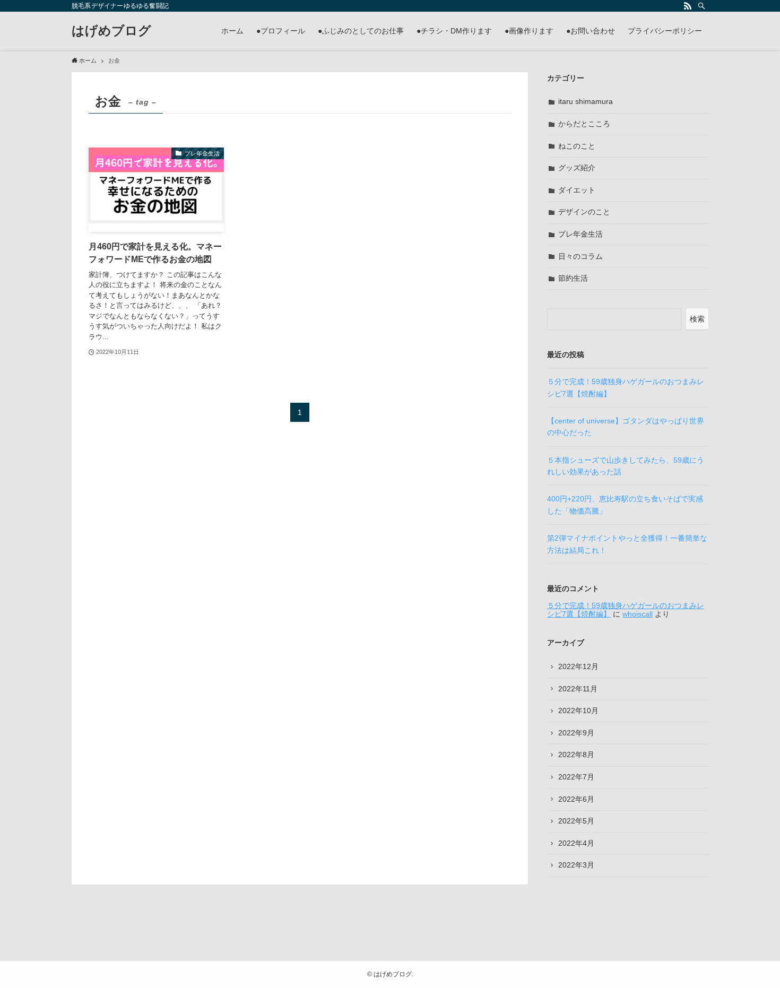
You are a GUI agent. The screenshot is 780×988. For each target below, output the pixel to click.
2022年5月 (576, 821)
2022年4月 (576, 843)
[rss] (688, 6)
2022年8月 (576, 754)
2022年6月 (576, 799)
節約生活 (573, 278)
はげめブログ (111, 30)
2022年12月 (578, 666)
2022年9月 (576, 733)
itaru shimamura (585, 101)
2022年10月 (578, 710)
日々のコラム (580, 256)
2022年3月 (576, 865)
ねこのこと (576, 146)
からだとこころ (584, 123)
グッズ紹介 (576, 167)
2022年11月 (577, 688)
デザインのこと (584, 211)
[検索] (701, 6)
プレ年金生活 (580, 234)
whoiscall (637, 614)
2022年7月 (576, 777)
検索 (697, 319)
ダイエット (576, 190)
